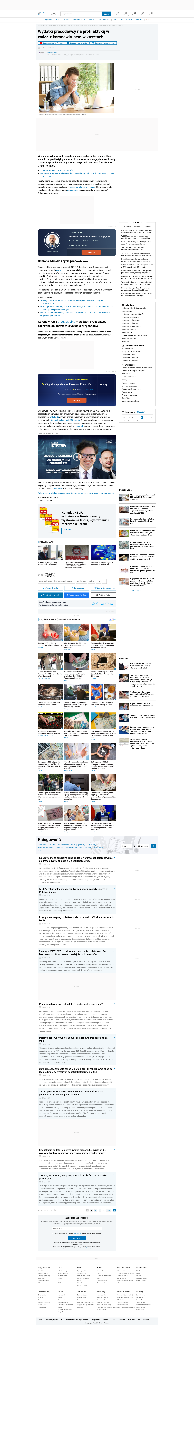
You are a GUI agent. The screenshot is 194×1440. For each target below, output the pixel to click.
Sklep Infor (80, 1283)
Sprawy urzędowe (83, 1278)
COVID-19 (54, 417)
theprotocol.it (140, 1307)
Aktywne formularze (134, 345)
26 (133, 417)
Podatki (61, 25)
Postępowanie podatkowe (131, 351)
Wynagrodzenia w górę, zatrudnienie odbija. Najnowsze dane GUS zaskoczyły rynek (137, 283)
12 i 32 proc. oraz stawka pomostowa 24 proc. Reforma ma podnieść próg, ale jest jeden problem (136, 254)
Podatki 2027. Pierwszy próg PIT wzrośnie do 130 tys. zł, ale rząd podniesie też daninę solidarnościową (137, 278)
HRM (59, 1283)
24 (124, 417)
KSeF (148, 19)
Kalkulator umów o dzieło (131, 323)
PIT (66, 25)
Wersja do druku (52, 588)
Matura (60, 1307)
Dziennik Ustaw (82, 1295)
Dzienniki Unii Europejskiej (85, 1302)
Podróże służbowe (122, 1302)
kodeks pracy (81, 581)
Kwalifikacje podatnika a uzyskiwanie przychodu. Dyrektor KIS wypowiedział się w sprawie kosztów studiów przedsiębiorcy (137, 260)
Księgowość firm (44, 1267)
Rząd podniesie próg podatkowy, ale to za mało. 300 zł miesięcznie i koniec (136, 243)
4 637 (109, 1210)
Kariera (106, 1320)
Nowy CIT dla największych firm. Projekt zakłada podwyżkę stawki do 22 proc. (135, 289)
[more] (104, 581)
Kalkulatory (130, 305)
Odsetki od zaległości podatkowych (134, 335)
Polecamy (123, 658)
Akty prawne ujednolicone (85, 1304)
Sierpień (141, 411)
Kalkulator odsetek (103, 1302)
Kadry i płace (42, 1304)
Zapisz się (91, 252)
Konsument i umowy (83, 1275)
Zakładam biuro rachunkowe (126, 1271)
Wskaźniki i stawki (123, 1292)
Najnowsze (137, 226)
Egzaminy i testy (63, 1302)
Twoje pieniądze (104, 19)
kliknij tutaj (88, 1248)
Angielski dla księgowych (94, 847)
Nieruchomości (126, 19)
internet (79, 426)
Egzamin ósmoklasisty (65, 1309)
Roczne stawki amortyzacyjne (132, 389)
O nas (40, 1320)
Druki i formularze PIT (130, 354)
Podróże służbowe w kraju (125, 1295)
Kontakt (122, 1320)
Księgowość (47, 19)
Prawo (91, 19)
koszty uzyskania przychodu (82, 187)
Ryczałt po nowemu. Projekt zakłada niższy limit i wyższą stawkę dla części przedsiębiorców (136, 295)
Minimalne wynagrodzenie (125, 1297)
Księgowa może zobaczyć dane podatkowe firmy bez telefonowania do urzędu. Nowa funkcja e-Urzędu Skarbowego (136, 231)
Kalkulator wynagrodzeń (130, 317)
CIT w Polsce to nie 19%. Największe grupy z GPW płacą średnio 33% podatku (137, 266)
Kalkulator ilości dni (129, 338)
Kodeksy (80, 1307)
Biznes (66, 19)
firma (98, 581)
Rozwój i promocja (44, 1302)
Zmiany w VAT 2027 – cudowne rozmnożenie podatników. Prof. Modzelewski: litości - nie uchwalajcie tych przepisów (136, 249)
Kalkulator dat (127, 341)
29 (146, 417)
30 (151, 417)
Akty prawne (81, 1292)
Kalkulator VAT (127, 332)
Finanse (139, 1275)
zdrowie (59, 270)
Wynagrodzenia (63, 1273)
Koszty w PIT (126, 380)
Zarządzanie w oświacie (65, 1304)
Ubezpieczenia (62, 1275)
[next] (114, 1210)
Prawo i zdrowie (82, 1285)
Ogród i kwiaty (141, 1280)
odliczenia (57, 488)
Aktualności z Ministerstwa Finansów (68, 847)
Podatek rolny (127, 392)
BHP (59, 1280)
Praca (79, 1280)
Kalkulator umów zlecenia (131, 320)
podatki (91, 581)
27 (137, 417)
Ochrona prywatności (54, 1320)
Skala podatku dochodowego (126, 1307)
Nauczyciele (61, 1300)
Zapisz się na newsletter (106, 588)
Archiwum (139, 1297)
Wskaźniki (129, 364)
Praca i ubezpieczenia (104, 1275)
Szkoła (60, 1297)
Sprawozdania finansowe (125, 1280)
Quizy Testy (126, 398)
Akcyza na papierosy (129, 395)
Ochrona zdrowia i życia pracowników (56, 170)
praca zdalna (66, 321)
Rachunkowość (127, 348)
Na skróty (139, 1292)
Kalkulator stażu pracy (104, 1304)
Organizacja (42, 1295)
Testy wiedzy (62, 1312)
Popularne (127, 226)
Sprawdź (67, 531)
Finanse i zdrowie (102, 1283)
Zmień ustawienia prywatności (76, 1320)
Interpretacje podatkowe (130, 401)
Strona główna (42, 25)
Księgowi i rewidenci (45, 847)
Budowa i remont (141, 1278)
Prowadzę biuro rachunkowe (126, 1273)
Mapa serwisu (143, 1320)
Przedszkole (61, 1295)
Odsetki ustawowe (122, 1304)
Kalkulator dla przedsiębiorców (133, 314)
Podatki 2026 (125, 489)
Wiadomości (42, 845)
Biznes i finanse (102, 1271)
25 (129, 417)
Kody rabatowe (141, 1300)
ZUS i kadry (92, 845)
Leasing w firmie (102, 1280)
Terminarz (130, 411)
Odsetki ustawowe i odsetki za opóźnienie (137, 368)
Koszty (71, 25)
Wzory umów (140, 1302)
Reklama (131, 1320)
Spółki (99, 1273)
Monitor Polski (81, 1297)
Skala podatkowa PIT (129, 377)
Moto (115, 19)
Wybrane (148, 226)
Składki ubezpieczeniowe (125, 1300)
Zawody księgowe (43, 1280)
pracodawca (72, 190)
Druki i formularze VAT (130, 358)
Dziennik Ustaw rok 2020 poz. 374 (66, 420)
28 (142, 417)
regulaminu (77, 1233)
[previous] (87, 1210)
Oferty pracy (140, 1309)
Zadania (40, 1300)
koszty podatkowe (45, 581)
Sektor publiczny (79, 19)
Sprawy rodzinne (82, 1271)
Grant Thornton (51, 53)
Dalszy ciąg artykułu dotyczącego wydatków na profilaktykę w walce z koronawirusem (76, 493)
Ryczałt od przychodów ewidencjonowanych (130, 384)
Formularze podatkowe (130, 361)
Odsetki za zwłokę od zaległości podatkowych (133, 372)
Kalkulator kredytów (129, 329)
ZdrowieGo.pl (140, 1295)
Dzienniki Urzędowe (83, 1300)
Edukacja (139, 19)
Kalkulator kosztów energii (131, 326)
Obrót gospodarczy (78, 845)
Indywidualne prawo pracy (66, 1271)
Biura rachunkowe (123, 1267)
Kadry (58, 19)
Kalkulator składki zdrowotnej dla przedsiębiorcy (134, 309)
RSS (113, 1320)
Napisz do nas (79, 588)
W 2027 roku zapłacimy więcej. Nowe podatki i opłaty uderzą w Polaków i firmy (135, 237)
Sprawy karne (81, 1273)
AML (118, 1283)
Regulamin (96, 1320)
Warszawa (89, 389)
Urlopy (60, 1278)
